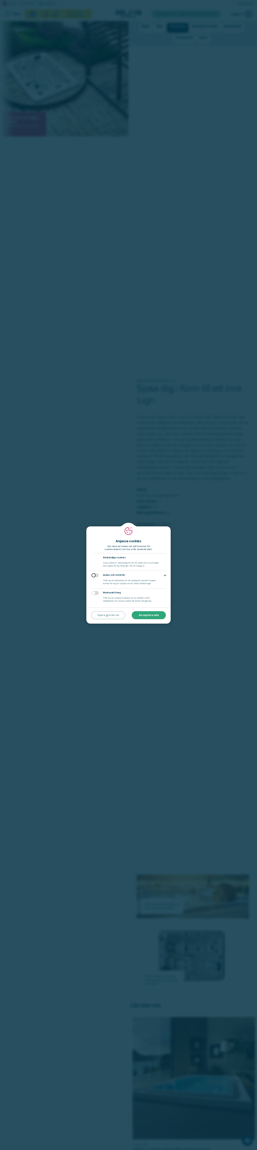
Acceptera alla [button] (149, 615)
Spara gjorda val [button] (108, 615)
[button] (165, 575)
